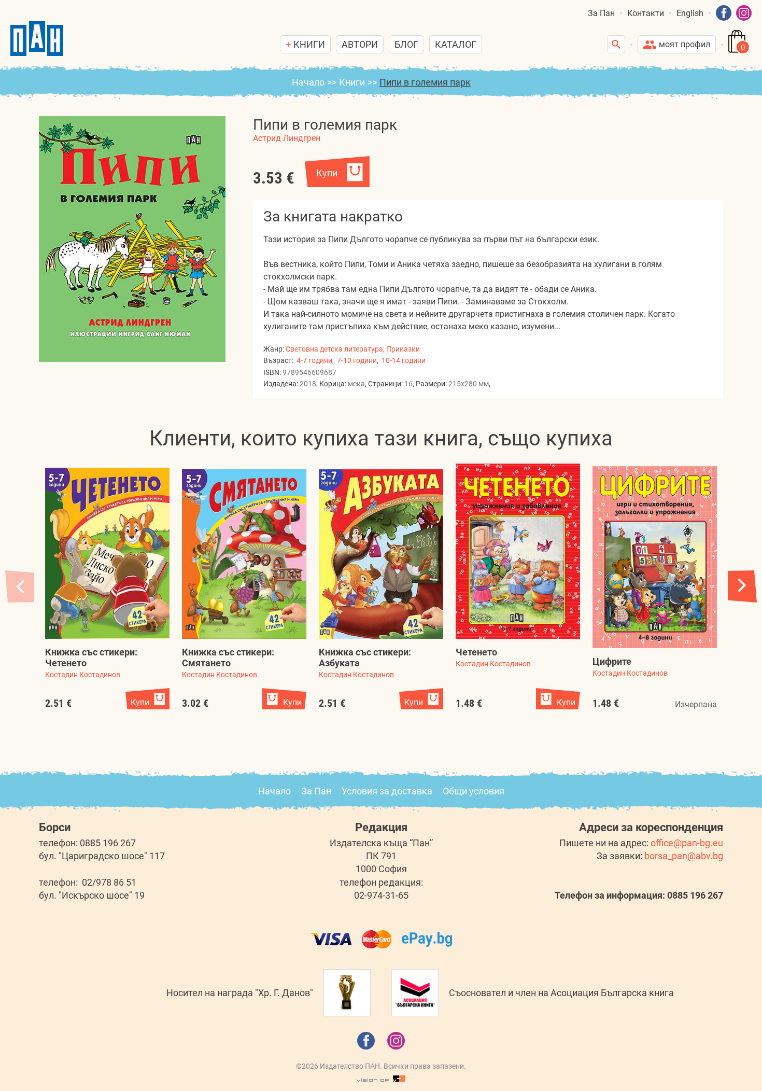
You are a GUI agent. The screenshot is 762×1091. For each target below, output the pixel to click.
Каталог (455, 44)
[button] (742, 586)
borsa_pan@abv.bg (683, 855)
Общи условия (473, 791)
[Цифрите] (654, 557)
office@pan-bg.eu (687, 842)
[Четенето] (518, 551)
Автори (360, 44)
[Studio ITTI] (381, 1079)
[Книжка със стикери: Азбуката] (381, 554)
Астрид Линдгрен (286, 138)
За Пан (601, 13)
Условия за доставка (387, 791)
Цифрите (611, 661)
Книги (352, 82)
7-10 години (357, 360)
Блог (406, 44)
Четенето (476, 652)
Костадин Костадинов (82, 674)
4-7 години (314, 360)
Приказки (403, 349)
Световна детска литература (334, 349)
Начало (308, 82)
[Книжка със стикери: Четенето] (107, 553)
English (689, 13)
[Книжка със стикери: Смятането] (244, 554)
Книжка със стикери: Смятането (228, 657)
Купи (326, 172)
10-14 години (404, 360)
